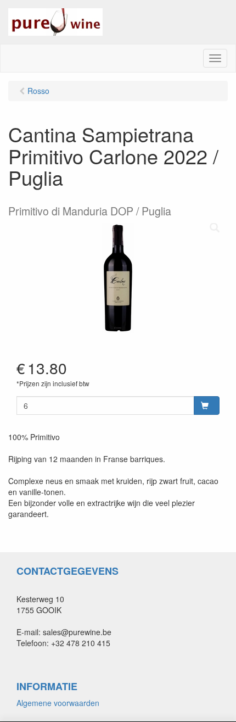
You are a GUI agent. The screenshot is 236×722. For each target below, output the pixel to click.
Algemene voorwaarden (57, 702)
